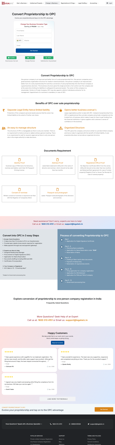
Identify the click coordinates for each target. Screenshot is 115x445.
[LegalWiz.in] (8, 2)
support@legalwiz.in (74, 224)
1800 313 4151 (47, 224)
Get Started (34, 51)
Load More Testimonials (57, 399)
